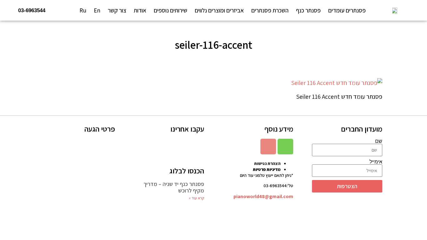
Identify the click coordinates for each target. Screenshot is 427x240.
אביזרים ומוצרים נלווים (219, 10)
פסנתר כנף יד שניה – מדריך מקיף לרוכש (173, 187)
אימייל (375, 161)
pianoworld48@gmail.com (263, 196)
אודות (140, 10)
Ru (82, 10)
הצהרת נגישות (267, 163)
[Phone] (285, 146)
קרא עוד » (196, 198)
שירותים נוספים (170, 10)
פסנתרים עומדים (347, 10)
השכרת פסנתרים (270, 10)
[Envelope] (268, 146)
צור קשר (117, 10)
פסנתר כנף (308, 10)
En (97, 10)
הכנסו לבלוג (186, 171)
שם (378, 141)
